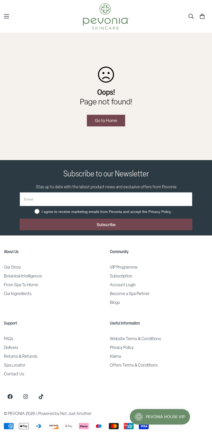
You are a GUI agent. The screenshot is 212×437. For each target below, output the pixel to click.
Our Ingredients (18, 293)
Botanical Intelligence (23, 276)
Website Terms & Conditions (135, 338)
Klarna (115, 356)
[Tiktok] (41, 396)
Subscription (121, 276)
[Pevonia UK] (106, 16)
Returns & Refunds (20, 356)
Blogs (115, 302)
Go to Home (106, 120)
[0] (202, 16)
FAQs (8, 338)
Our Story (12, 267)
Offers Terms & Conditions (134, 365)
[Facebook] (10, 396)
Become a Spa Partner (129, 293)
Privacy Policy (122, 347)
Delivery (11, 347)
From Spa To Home (21, 285)
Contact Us (14, 374)
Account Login (123, 285)
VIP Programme (124, 267)
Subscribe (106, 224)
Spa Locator (14, 365)
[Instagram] (25, 396)
